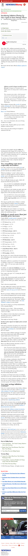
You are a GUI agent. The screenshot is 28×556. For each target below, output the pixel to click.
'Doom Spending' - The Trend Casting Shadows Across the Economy (14, 444)
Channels (7, 535)
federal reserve (9, 11)
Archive (9, 31)
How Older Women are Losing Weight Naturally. (14, 481)
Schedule (13, 535)
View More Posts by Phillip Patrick (11, 451)
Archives (18, 543)
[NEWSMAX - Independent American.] (14, 4)
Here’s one (3, 111)
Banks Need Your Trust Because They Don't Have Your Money (13, 448)
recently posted (12, 218)
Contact (2, 543)
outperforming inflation (14, 399)
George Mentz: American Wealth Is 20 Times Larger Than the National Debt (13, 460)
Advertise (7, 543)
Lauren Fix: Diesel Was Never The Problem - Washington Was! (13, 456)
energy (20, 11)
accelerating (10, 328)
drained (16, 203)
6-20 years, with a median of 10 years (13, 390)
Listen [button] (3, 535)
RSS (14, 543)
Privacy (3, 512)
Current (2, 31)
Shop (11, 543)
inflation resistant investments (17, 409)
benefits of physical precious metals (13, 406)
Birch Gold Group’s (12, 429)
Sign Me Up (23, 510)
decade (2, 176)
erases (12, 289)
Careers (22, 543)
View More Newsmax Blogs (9, 463)
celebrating (7, 106)
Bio (6, 31)
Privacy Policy (5, 545)
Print (3, 37)
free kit (2, 417)
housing (14, 11)
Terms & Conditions (13, 545)
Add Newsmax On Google (8, 35)
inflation (4, 11)
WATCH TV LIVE (8, 1)
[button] (24, 4)
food (17, 11)
